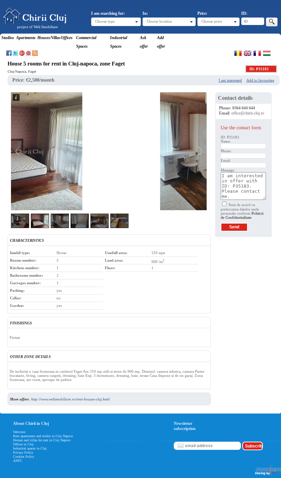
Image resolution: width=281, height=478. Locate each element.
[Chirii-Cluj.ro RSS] (35, 54)
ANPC (17, 461)
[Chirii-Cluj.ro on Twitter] (15, 54)
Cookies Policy (23, 456)
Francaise (257, 53)
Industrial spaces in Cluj (30, 448)
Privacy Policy (23, 452)
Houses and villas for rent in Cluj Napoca (41, 440)
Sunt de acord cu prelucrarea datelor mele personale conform (242, 211)
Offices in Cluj (23, 444)
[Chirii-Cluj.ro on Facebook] (9, 54)
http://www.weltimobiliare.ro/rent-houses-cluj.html (70, 399)
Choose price (211, 21)
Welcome (19, 432)
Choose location (159, 21)
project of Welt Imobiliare (37, 27)
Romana (238, 53)
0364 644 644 (243, 108)
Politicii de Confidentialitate (242, 215)
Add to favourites (260, 80)
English (248, 53)
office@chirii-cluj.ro (247, 113)
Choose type (105, 21)
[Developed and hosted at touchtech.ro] (267, 476)
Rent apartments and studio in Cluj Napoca (43, 436)
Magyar (267, 53)
